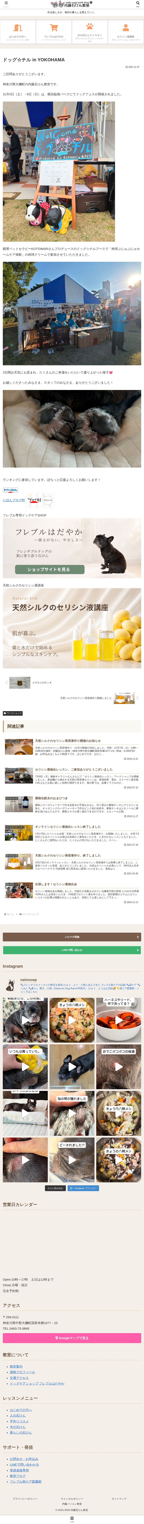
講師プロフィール (22, 1372)
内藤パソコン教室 (72, 1503)
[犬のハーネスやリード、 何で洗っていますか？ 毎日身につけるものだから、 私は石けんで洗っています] (118, 1020)
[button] (133, 868)
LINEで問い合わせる (24, 1464)
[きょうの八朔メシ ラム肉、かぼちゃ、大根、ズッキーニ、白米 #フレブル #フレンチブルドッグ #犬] (72, 1066)
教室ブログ (18, 1476)
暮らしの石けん (21, 1432)
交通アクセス (19, 1378)
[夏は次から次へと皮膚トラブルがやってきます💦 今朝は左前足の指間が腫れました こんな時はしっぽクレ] (72, 1113)
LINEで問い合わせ (72, 950)
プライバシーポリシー (25, 1498)
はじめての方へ (21, 1410)
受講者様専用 (19, 1470)
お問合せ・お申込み (24, 1459)
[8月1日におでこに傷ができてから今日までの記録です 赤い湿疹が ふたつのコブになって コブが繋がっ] (118, 1066)
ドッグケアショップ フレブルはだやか (37, 1383)
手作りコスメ (19, 1421)
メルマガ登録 (72, 936)
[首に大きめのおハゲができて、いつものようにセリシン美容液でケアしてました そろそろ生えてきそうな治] (72, 1160)
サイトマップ (119, 1498)
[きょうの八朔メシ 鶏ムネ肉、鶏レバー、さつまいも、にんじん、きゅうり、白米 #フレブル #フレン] (118, 1113)
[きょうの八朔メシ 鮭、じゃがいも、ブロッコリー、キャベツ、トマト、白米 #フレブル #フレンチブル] (72, 1020)
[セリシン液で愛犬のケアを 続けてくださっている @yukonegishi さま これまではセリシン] (25, 1066)
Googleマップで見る (73, 1338)
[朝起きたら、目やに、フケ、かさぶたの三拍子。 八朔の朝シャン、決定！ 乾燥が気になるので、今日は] (25, 1020)
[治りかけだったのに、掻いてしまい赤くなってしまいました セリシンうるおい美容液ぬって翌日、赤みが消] (25, 1160)
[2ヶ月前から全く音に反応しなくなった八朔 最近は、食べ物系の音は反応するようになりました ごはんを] (25, 1113)
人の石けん (18, 1415)
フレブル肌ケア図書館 (25, 1481)
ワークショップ (14, 713)
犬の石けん (18, 1427)
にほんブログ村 (14, 500)
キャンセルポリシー (72, 1498)
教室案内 (16, 1366)
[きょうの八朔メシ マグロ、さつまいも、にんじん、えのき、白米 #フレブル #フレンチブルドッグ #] (118, 1160)
